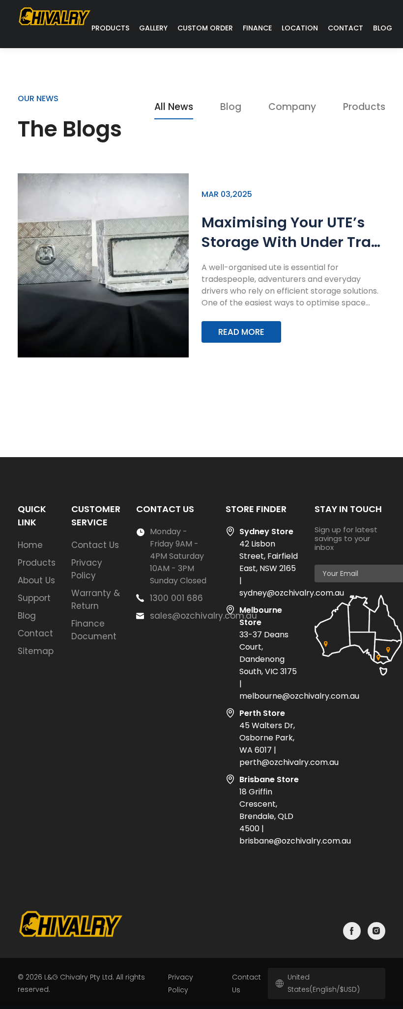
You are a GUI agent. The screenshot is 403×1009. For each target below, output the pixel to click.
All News (173, 106)
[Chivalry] (54, 25)
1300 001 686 (176, 598)
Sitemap (36, 651)
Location (300, 28)
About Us (36, 580)
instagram (376, 931)
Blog (382, 28)
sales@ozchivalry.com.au (203, 616)
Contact (345, 28)
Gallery (153, 28)
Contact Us (95, 545)
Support (34, 598)
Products (110, 28)
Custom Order (205, 28)
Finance (257, 28)
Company (292, 106)
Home (30, 545)
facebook (352, 931)
